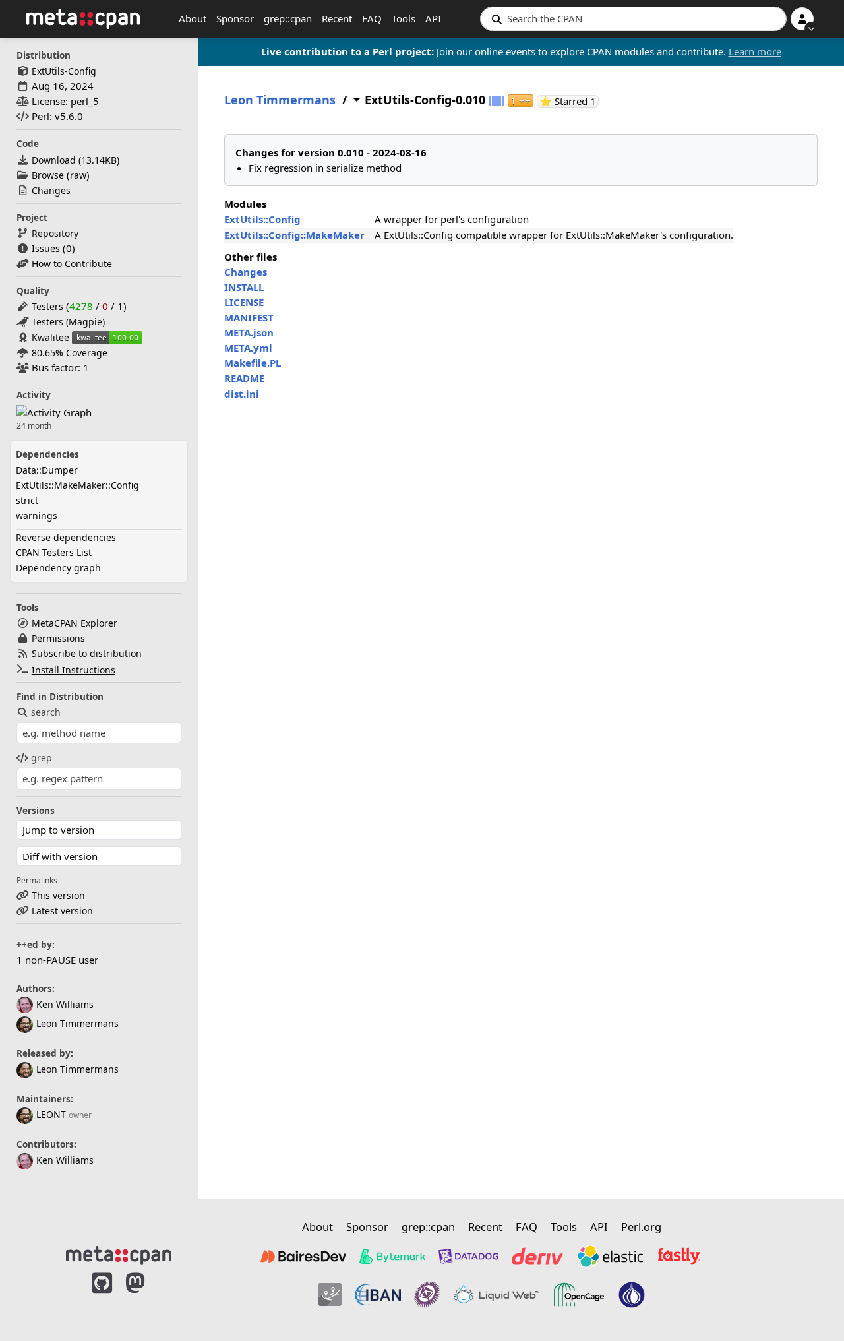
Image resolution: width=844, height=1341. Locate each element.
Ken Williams (65, 1004)
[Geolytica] (330, 1295)
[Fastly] (679, 1256)
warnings (36, 515)
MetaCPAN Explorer (74, 623)
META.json (249, 332)
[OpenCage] (579, 1295)
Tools (403, 18)
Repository (55, 233)
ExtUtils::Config (262, 219)
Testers (47, 306)
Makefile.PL (252, 362)
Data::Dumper (47, 470)
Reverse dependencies (66, 537)
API (433, 18)
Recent (337, 18)
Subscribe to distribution (87, 653)
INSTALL (244, 287)
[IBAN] (378, 1295)
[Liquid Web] (496, 1295)
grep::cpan (288, 18)
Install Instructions (73, 670)
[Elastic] (610, 1256)
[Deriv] (537, 1256)
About (192, 18)
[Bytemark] (392, 1256)
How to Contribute (72, 263)
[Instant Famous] (427, 1295)
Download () (75, 160)
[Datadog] (468, 1256)
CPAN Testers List (54, 552)
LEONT (51, 1114)
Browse (48, 175)
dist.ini (241, 393)
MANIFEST (249, 317)
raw (78, 175)
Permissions (58, 638)
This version (58, 895)
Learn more (755, 51)
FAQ (372, 18)
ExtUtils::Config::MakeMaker (294, 234)
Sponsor (235, 18)
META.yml (248, 347)
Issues (46, 248)
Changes (51, 190)
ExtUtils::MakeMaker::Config (77, 485)
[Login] (802, 18)
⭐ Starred (569, 101)
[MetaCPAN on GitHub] (102, 1297)
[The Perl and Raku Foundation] (631, 1295)
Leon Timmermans (77, 1023)
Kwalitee (50, 337)
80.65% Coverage (69, 352)
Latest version (62, 910)
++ (520, 100)
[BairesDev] (303, 1256)
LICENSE (244, 302)
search (46, 712)
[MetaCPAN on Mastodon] (148, 1297)
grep (41, 757)
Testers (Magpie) (68, 321)
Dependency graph (58, 567)
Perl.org (641, 1226)
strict (27, 500)
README (244, 378)
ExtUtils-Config (64, 71)
